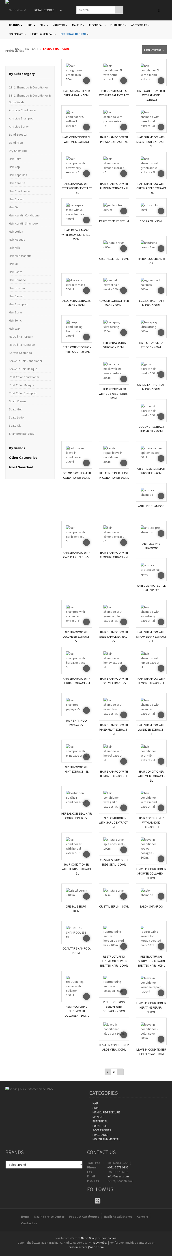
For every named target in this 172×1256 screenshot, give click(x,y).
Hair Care (32, 49)
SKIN (43, 25)
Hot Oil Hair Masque (22, 345)
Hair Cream (16, 199)
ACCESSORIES (139, 25)
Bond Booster (18, 134)
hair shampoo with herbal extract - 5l (76, 680)
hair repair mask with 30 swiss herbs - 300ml (114, 392)
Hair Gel (14, 207)
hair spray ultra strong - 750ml (114, 345)
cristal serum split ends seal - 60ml (151, 471)
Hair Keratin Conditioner (25, 215)
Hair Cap (14, 167)
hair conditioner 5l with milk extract (76, 139)
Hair (95, 1103)
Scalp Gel (15, 409)
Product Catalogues (84, 1216)
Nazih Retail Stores (118, 1216)
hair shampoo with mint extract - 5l (76, 769)
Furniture (99, 1126)
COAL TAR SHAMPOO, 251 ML (76, 950)
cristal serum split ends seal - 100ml (114, 862)
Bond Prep (16, 143)
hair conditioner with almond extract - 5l (151, 821)
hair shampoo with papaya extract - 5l (114, 139)
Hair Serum (16, 296)
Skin (95, 1108)
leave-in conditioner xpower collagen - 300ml (151, 872)
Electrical (100, 1121)
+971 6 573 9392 (118, 1167)
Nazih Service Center (49, 1216)
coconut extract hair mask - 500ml (151, 429)
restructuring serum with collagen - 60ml (114, 1005)
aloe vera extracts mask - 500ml (76, 303)
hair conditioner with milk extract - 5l (151, 774)
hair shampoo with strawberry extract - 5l (77, 187)
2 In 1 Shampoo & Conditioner (28, 87)
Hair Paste (15, 272)
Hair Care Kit (17, 183)
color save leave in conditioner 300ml (76, 475)
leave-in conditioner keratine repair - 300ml (151, 1006)
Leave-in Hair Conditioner (25, 361)
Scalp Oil (15, 425)
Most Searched (21, 467)
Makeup (97, 1117)
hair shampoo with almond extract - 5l (114, 186)
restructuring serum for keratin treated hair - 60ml (151, 959)
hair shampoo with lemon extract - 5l (151, 680)
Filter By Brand (153, 49)
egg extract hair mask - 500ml (151, 303)
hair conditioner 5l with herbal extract (114, 93)
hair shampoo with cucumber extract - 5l (76, 635)
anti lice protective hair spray (151, 588)
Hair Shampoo (18, 304)
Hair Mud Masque (20, 256)
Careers (142, 1216)
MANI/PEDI (59, 25)
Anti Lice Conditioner (23, 110)
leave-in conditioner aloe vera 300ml (114, 1047)
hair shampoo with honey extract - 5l (114, 680)
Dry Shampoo (18, 151)
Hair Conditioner (19, 191)
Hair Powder (17, 288)
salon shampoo (151, 906)
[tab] (30, 74)
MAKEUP (77, 25)
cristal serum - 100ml (77, 908)
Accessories (101, 1130)
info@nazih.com (118, 1176)
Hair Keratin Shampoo (23, 223)
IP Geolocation (77, 1251)
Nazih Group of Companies (98, 1238)
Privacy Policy (98, 1243)
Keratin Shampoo (20, 353)
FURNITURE (117, 25)
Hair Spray (16, 312)
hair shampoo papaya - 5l (76, 722)
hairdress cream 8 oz (151, 261)
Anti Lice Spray (19, 126)
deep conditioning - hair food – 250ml (77, 349)
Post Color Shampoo (23, 393)
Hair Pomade (17, 280)
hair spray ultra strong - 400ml (151, 345)
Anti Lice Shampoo (21, 118)
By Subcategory (22, 73)
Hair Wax (14, 328)
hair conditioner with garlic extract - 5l (114, 821)
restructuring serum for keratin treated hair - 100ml (114, 959)
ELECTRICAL (96, 25)
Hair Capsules (18, 175)
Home (25, 1216)
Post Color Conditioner (24, 377)
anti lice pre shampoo (151, 546)
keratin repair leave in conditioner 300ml (114, 475)
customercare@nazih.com (86, 1247)
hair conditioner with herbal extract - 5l (76, 867)
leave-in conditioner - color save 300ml (151, 1051)
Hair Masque (17, 240)
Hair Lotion (16, 231)
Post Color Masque (21, 385)
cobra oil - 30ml (151, 221)
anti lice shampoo (151, 506)
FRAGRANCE (16, 34)
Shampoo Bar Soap (21, 434)
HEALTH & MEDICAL (42, 34)
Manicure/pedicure (106, 1112)
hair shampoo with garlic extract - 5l (76, 555)
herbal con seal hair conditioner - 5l (76, 815)
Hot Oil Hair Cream (21, 337)
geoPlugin (98, 1251)
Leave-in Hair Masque (23, 369)
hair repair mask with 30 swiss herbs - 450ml (76, 233)
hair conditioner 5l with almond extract (151, 94)
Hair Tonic (15, 320)
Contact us (29, 1223)
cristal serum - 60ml (114, 259)
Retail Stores (44, 10)
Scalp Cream (17, 401)
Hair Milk (14, 248)
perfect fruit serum (114, 221)
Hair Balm (15, 159)
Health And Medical (106, 1139)
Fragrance (100, 1135)
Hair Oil (13, 264)
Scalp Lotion (17, 417)
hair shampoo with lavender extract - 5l (151, 728)
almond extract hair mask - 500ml (114, 303)
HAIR (30, 25)
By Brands (17, 448)
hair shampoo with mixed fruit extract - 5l (151, 140)
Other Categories (23, 457)
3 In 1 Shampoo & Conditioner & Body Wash (30, 98)
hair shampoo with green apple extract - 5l (151, 187)
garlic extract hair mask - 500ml (151, 387)
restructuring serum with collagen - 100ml (76, 1010)
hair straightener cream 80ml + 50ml (76, 93)
